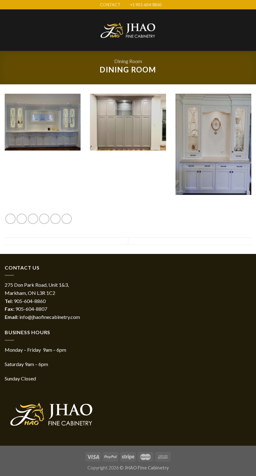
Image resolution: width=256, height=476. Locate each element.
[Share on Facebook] (22, 219)
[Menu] (8, 30)
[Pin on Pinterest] (55, 219)
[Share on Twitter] (33, 219)
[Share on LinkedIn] (67, 219)
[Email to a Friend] (44, 219)
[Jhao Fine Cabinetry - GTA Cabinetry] (128, 30)
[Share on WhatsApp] (10, 219)
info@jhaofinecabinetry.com (49, 317)
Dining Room (128, 61)
